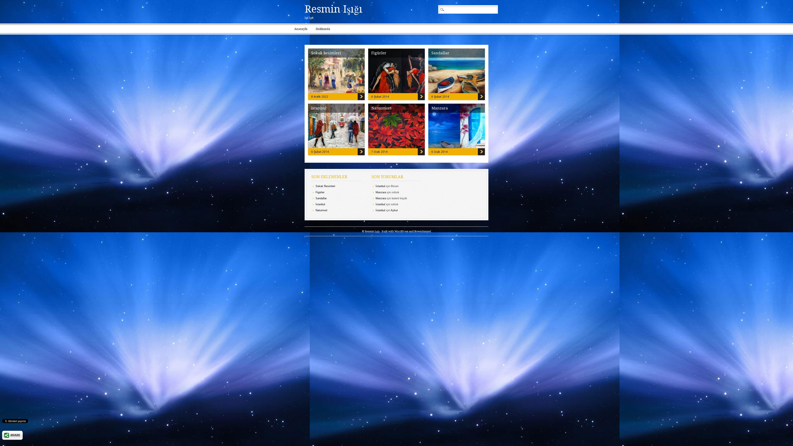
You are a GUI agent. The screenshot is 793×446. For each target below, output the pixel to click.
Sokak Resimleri (326, 53)
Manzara (439, 108)
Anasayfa (300, 29)
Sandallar (440, 53)
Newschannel (422, 231)
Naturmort (381, 108)
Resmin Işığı (333, 9)
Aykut (394, 210)
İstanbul (318, 108)
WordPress (401, 231)
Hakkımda (323, 29)
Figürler (378, 53)
